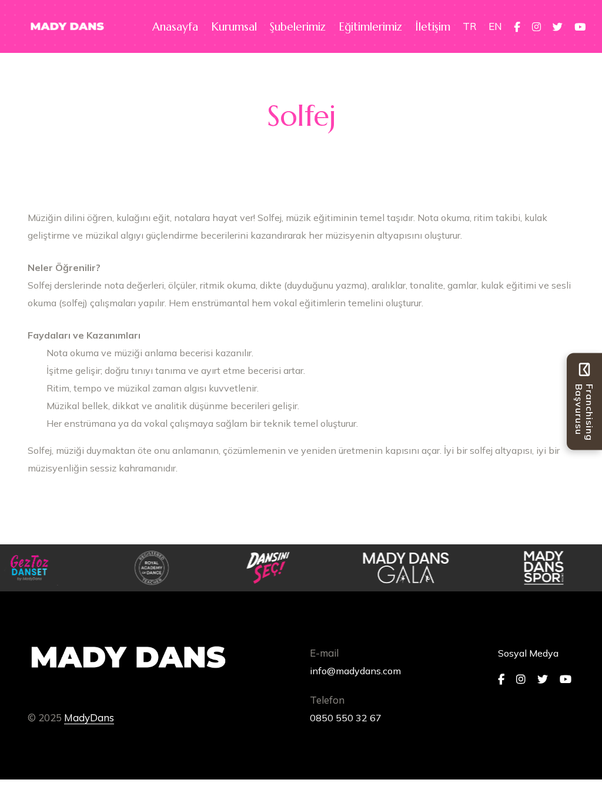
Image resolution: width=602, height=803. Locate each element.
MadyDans (89, 717)
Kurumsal (234, 26)
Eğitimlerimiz (370, 26)
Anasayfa (175, 26)
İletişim (432, 26)
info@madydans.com (355, 671)
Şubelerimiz (298, 26)
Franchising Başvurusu (584, 412)
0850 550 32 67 (346, 718)
